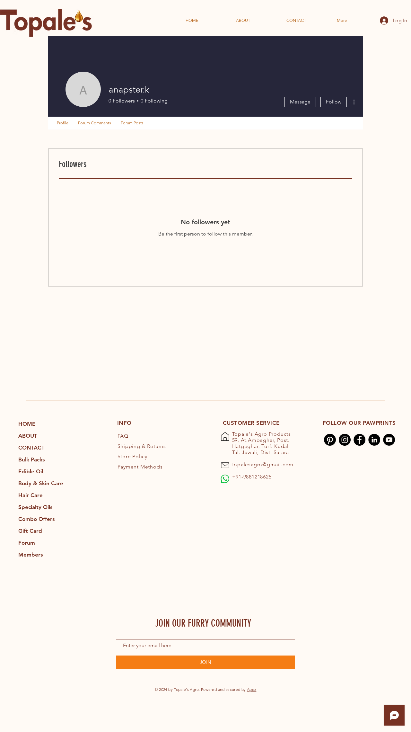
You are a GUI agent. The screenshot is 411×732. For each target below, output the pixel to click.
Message (300, 102)
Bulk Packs (31, 459)
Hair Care (30, 495)
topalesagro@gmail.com (263, 464)
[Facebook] (359, 440)
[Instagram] (345, 440)
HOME (26, 424)
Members (30, 554)
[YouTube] (389, 440)
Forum (26, 543)
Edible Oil (30, 471)
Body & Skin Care (40, 483)
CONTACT (31, 447)
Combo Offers (36, 519)
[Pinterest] (330, 440)
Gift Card (30, 531)
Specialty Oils (35, 507)
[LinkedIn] (374, 440)
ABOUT (27, 436)
